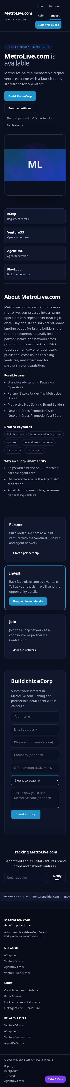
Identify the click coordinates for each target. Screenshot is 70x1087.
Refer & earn (12, 996)
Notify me (57, 877)
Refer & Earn (55, 1079)
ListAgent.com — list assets (22, 1002)
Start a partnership (26, 553)
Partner (54, 6)
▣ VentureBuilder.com (43, 896)
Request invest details (28, 601)
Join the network (24, 650)
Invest (55, 15)
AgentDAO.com (14, 967)
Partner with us (19, 108)
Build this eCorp (48, 25)
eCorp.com (11, 955)
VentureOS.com (14, 961)
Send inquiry (25, 814)
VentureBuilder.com (17, 973)
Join (40, 6)
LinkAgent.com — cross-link (22, 1008)
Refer (41, 15)
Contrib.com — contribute (21, 990)
